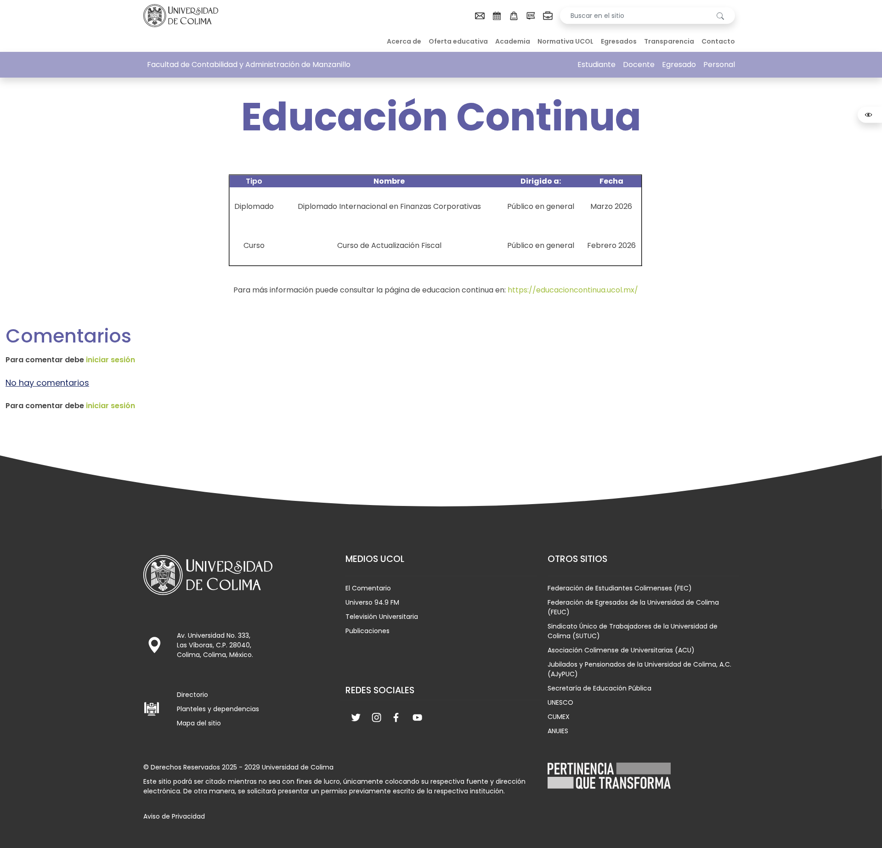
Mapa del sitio (199, 723)
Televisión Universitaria (381, 616)
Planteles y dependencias (218, 708)
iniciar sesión (110, 359)
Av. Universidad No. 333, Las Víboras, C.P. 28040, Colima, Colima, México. (215, 645)
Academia (512, 41)
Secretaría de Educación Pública (599, 688)
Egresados (619, 41)
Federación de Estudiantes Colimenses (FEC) (620, 588)
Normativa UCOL (565, 41)
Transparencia (669, 41)
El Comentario (368, 588)
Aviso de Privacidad (174, 816)
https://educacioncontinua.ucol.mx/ (573, 290)
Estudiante (596, 64)
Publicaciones (367, 630)
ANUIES (558, 731)
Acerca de (404, 41)
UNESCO (560, 702)
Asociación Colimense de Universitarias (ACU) (621, 650)
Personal (719, 64)
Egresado (679, 64)
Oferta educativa (458, 41)
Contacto (718, 41)
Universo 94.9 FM (372, 602)
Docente (639, 64)
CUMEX (559, 716)
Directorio (192, 694)
